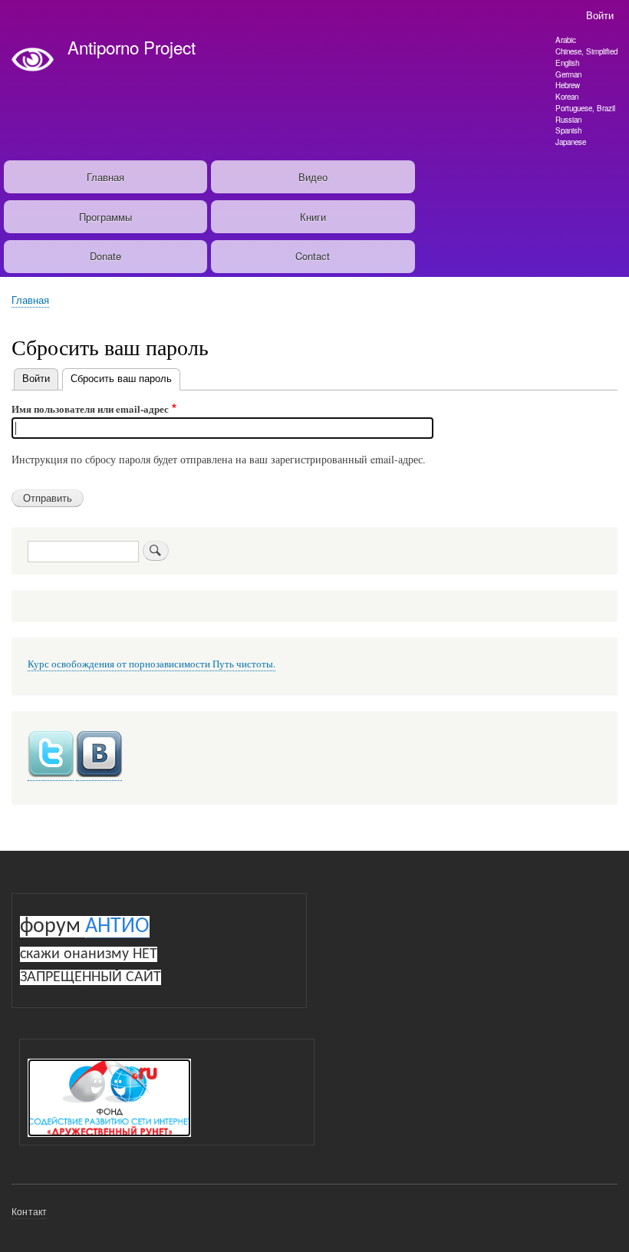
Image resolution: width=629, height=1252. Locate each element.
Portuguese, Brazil (585, 108)
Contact (312, 256)
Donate (105, 256)
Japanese (570, 142)
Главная (105, 177)
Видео (313, 177)
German (568, 74)
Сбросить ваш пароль (125, 378)
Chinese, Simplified (586, 51)
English (567, 63)
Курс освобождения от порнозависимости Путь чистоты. (151, 663)
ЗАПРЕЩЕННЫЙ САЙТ (90, 977)
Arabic (565, 40)
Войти (600, 15)
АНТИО (117, 926)
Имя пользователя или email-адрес (90, 408)
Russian (568, 119)
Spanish (568, 130)
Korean (566, 96)
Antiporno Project (132, 47)
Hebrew (567, 85)
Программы (105, 216)
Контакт (29, 1210)
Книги (313, 216)
